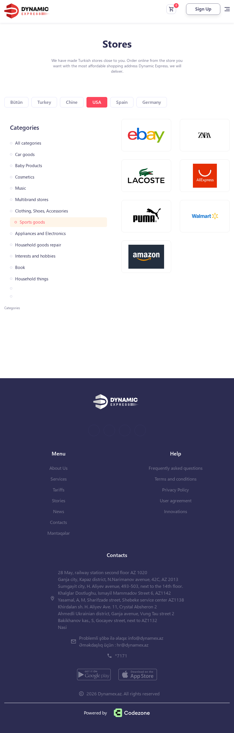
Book (20, 267)
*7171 (121, 656)
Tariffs (58, 490)
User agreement (175, 500)
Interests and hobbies (35, 256)
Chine (72, 102)
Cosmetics (24, 177)
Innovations (175, 511)
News (58, 511)
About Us (58, 468)
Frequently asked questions (176, 468)
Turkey (44, 102)
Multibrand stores (31, 199)
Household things (31, 279)
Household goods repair (38, 245)
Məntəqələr (58, 533)
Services (59, 479)
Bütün (16, 102)
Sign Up (203, 9)
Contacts (58, 522)
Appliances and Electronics (40, 233)
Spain (122, 102)
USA (96, 102)
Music (20, 188)
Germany (151, 102)
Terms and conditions (176, 479)
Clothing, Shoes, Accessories (41, 211)
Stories (58, 500)
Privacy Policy (175, 490)
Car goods (25, 154)
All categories (28, 143)
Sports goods (32, 222)
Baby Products (28, 165)
